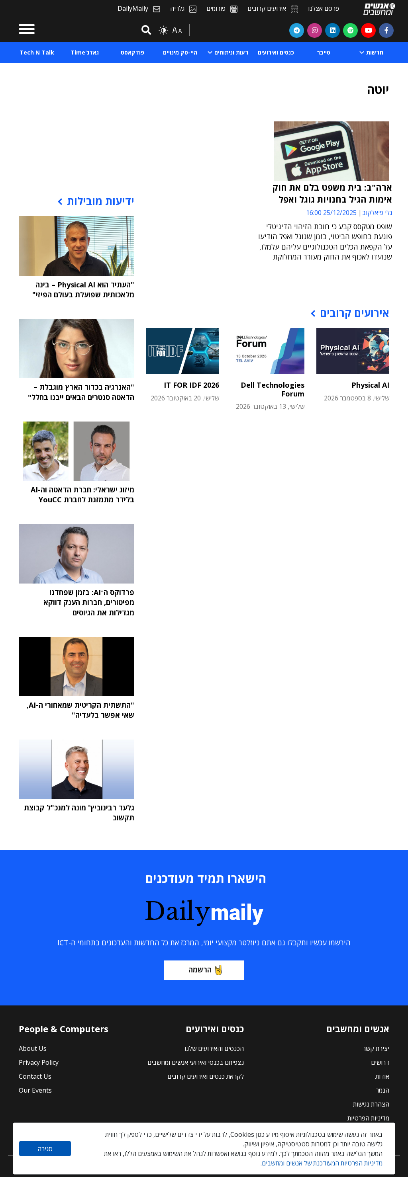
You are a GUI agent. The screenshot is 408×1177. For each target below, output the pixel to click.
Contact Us (35, 1076)
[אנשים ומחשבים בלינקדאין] (332, 30)
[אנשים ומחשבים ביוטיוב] (368, 30)
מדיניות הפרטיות (368, 1118)
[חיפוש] (145, 30)
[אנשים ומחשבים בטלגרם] (297, 30)
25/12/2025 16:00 (331, 212)
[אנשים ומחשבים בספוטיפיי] (350, 30)
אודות (382, 1076)
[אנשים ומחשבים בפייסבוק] (386, 30)
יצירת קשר (376, 1048)
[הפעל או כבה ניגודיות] (163, 30)
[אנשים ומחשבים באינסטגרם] (315, 30)
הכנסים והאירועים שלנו (214, 1048)
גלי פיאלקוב (377, 212)
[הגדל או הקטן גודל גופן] (177, 30)
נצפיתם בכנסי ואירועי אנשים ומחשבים (195, 1062)
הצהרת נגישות (371, 1104)
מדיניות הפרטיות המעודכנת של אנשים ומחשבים (322, 1163)
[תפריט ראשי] (27, 30)
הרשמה (200, 969)
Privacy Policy (39, 1062)
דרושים (380, 1062)
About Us (33, 1048)
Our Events (35, 1090)
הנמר (382, 1090)
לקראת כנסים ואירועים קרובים (205, 1076)
